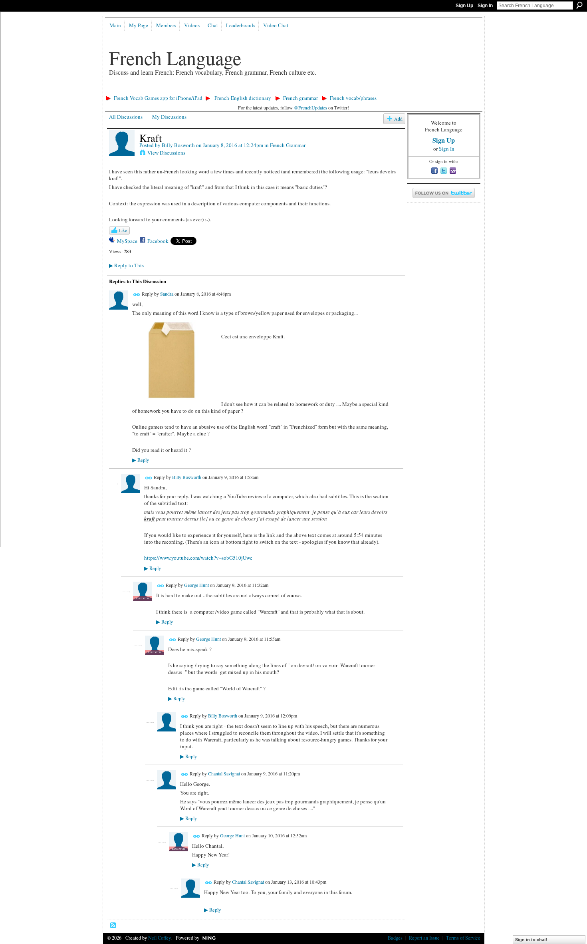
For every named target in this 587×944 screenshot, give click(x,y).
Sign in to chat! (531, 939)
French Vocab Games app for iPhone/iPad (158, 97)
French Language (175, 57)
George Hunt (196, 585)
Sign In (485, 5)
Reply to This (126, 265)
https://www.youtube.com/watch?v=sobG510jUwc (198, 557)
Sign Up (464, 5)
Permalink (137, 294)
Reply (140, 460)
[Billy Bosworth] (122, 154)
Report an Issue (424, 937)
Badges (395, 937)
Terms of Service (463, 937)
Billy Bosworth (178, 145)
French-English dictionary (242, 97)
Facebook (158, 240)
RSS (113, 925)
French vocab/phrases (353, 97)
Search (579, 5)
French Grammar (287, 145)
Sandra (166, 293)
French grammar (300, 97)
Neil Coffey (159, 937)
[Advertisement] (248, 90)
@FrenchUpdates (310, 107)
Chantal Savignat (224, 773)
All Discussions (126, 116)
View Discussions (166, 152)
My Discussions (169, 116)
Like (123, 230)
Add (398, 119)
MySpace (127, 240)
